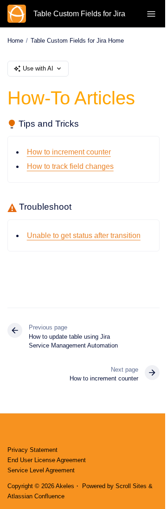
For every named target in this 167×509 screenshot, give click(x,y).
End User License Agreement (46, 460)
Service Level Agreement (41, 470)
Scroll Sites (131, 486)
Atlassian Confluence (35, 496)
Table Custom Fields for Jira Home (77, 40)
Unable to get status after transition (84, 235)
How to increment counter (69, 152)
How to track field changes (70, 166)
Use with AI (38, 68)
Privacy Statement (32, 449)
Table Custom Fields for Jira (79, 14)
